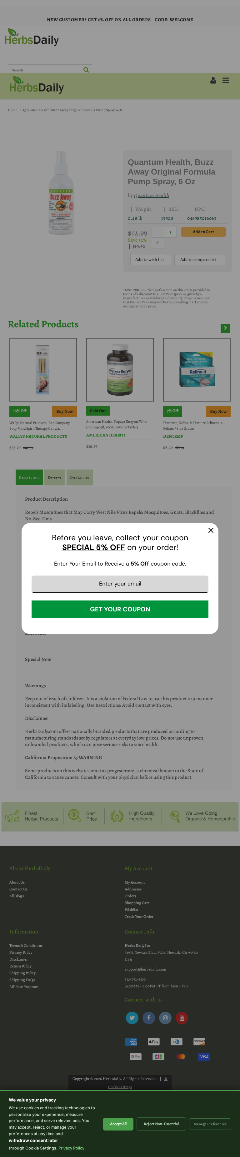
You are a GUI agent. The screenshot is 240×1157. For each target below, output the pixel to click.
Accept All (118, 1123)
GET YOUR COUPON (120, 609)
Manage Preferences (210, 1123)
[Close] (210, 530)
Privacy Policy (71, 1147)
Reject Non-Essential (161, 1123)
